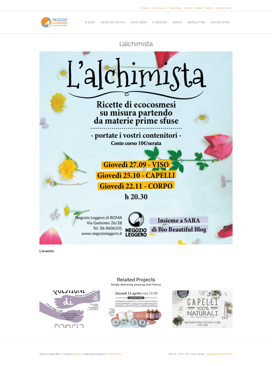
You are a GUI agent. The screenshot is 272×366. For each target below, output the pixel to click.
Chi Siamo (144, 8)
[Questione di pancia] (69, 327)
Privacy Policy (114, 354)
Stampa (187, 8)
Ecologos (77, 354)
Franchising (175, 8)
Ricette (198, 8)
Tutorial (208, 8)
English (219, 354)
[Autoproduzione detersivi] (136, 327)
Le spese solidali (223, 8)
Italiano (210, 354)
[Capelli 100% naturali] (202, 327)
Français (228, 354)
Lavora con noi (159, 8)
